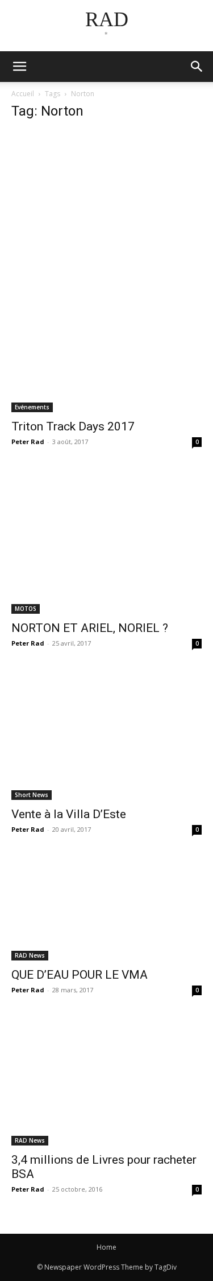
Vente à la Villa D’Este (68, 814)
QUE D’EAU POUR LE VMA (79, 975)
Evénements (32, 407)
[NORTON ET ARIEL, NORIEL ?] (106, 542)
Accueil (22, 93)
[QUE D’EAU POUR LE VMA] (106, 909)
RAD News (30, 955)
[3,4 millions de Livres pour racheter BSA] (106, 1082)
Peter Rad (27, 441)
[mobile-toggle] (19, 66)
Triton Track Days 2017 (73, 426)
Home (106, 1247)
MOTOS (25, 609)
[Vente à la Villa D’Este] (106, 735)
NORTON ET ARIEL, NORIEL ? (89, 628)
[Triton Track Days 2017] (106, 271)
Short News (31, 795)
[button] (197, 66)
